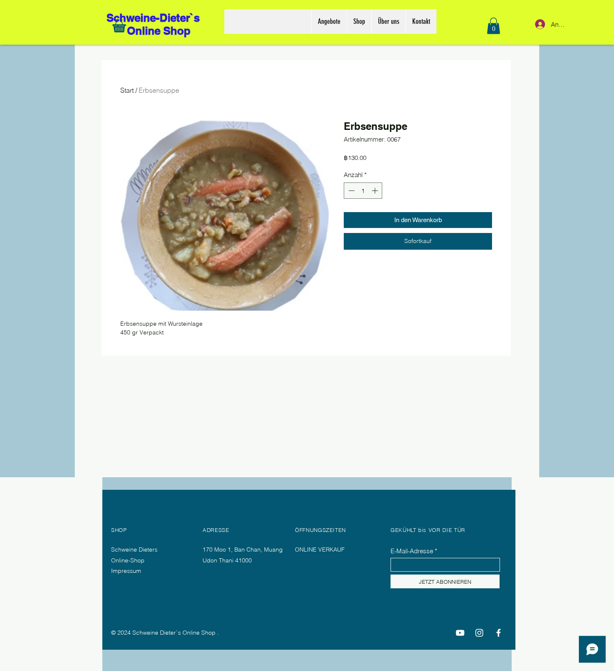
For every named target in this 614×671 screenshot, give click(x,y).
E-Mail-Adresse (412, 551)
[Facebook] (498, 633)
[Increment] (375, 190)
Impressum (126, 571)
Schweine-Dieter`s (155, 17)
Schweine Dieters (134, 549)
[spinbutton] (363, 190)
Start (127, 90)
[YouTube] (460, 633)
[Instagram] (479, 633)
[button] (493, 26)
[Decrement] (350, 190)
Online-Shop (128, 560)
